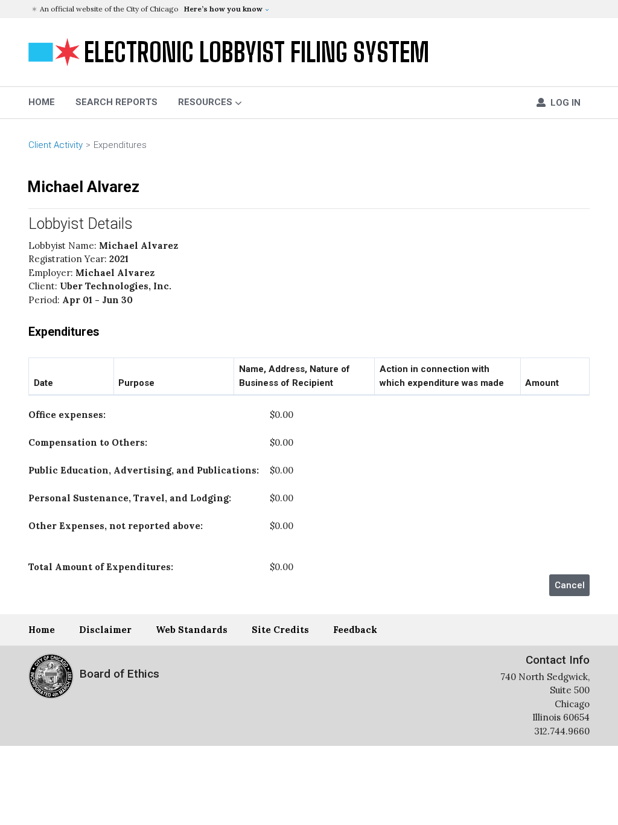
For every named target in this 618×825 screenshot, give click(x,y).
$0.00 (160, 414)
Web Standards (192, 629)
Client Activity (55, 145)
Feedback (355, 629)
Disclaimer (105, 629)
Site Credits (280, 629)
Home (41, 629)
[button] (310, 9)
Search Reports (116, 102)
